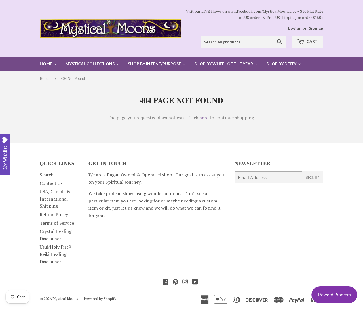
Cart (312, 41)
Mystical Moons (65, 298)
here (203, 117)
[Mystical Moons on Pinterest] (175, 282)
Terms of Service (57, 223)
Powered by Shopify (100, 298)
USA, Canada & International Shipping (55, 198)
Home (45, 78)
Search (47, 175)
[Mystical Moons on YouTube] (195, 282)
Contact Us (51, 183)
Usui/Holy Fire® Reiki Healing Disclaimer (56, 254)
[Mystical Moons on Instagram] (185, 282)
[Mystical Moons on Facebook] (165, 282)
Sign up (316, 28)
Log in (294, 28)
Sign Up (313, 177)
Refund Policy (54, 214)
